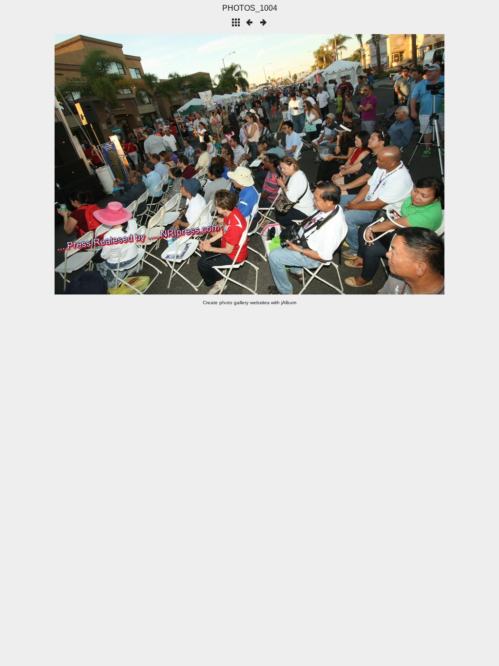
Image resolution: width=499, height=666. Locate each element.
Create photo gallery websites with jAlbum (249, 302)
